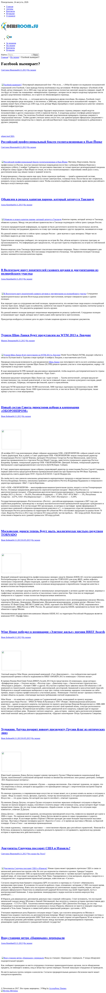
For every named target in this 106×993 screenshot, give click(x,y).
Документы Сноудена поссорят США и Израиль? (35, 848)
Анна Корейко (7, 205)
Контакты (10, 11)
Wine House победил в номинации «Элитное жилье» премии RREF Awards (53, 631)
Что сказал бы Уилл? (36, 854)
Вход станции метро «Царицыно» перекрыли (33, 938)
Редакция (10, 13)
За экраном (11, 43)
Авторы (9, 9)
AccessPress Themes (57, 988)
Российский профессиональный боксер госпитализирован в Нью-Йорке (51, 141)
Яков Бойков (6, 416)
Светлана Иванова (9, 70)
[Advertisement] (53, 76)
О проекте (10, 16)
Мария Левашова (8, 341)
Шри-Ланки (54, 362)
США (11, 136)
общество (5, 136)
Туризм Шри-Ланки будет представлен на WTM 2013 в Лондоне (46, 335)
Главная (9, 6)
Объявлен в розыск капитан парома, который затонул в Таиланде (47, 199)
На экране (10, 45)
